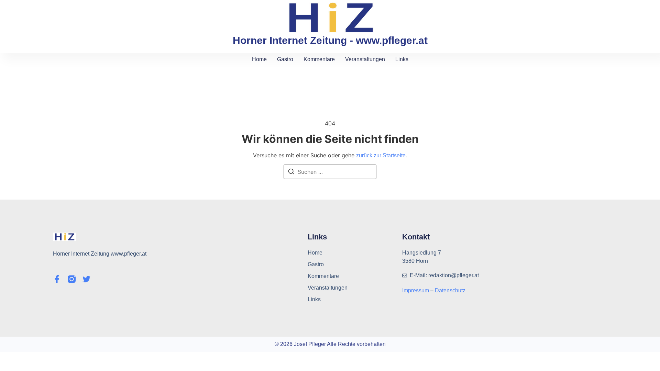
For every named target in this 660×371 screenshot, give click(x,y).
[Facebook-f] (57, 279)
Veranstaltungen (365, 59)
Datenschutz (450, 290)
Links (401, 59)
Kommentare (319, 59)
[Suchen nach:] (330, 172)
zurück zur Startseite (381, 155)
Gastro (285, 59)
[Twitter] (86, 279)
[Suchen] (291, 172)
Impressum (416, 290)
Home (259, 59)
